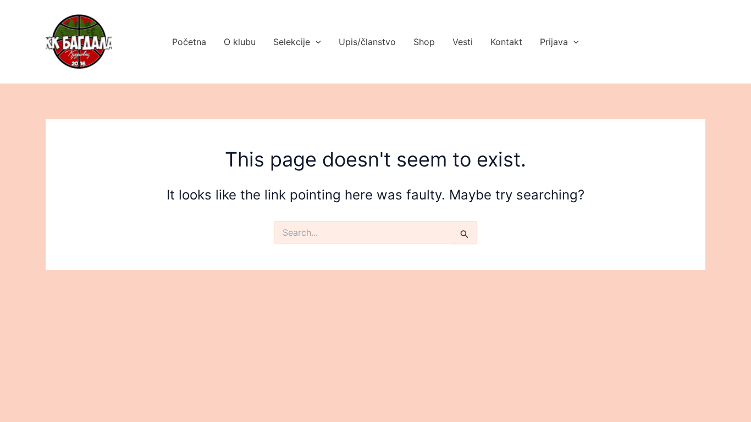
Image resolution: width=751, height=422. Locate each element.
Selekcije (291, 41)
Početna (189, 41)
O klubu (240, 41)
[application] (315, 41)
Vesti (462, 41)
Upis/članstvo (367, 41)
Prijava (554, 41)
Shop (424, 41)
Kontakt (506, 41)
